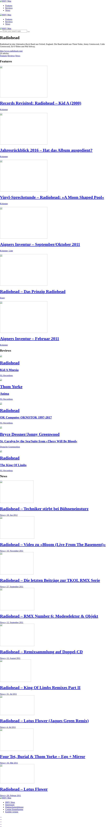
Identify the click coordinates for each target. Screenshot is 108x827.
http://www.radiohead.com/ (11, 51)
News (7, 10)
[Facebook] (1, 819)
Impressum (9, 805)
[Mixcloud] (1, 823)
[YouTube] (1, 821)
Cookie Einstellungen (14, 809)
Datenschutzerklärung (14, 807)
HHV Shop (10, 802)
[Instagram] (1, 816)
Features (8, 5)
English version (11, 812)
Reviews (9, 8)
